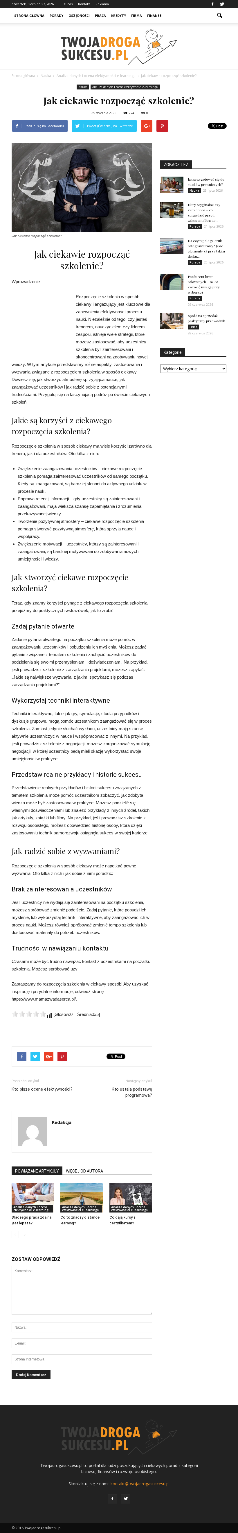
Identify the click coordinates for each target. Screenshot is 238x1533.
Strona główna (29, 15)
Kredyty (118, 15)
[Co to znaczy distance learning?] (81, 1197)
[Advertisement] (41, 325)
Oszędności (79, 15)
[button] (219, 16)
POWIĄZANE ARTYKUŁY (37, 1171)
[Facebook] (212, 4)
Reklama (102, 4)
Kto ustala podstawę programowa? (132, 1092)
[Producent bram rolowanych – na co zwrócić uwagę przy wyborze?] (171, 282)
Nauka (82, 87)
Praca (100, 15)
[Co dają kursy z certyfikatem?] (130, 1197)
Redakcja (61, 1122)
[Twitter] (222, 4)
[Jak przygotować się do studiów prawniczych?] (171, 185)
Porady (56, 15)
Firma (136, 15)
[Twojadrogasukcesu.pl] (119, 47)
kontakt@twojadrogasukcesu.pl (140, 1483)
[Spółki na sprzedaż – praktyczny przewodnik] (171, 321)
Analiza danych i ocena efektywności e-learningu (125, 87)
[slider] (29, 1013)
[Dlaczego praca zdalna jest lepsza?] (33, 1197)
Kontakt (84, 4)
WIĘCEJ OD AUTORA (84, 1171)
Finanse (154, 15)
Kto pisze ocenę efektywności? (42, 1089)
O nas (68, 4)
